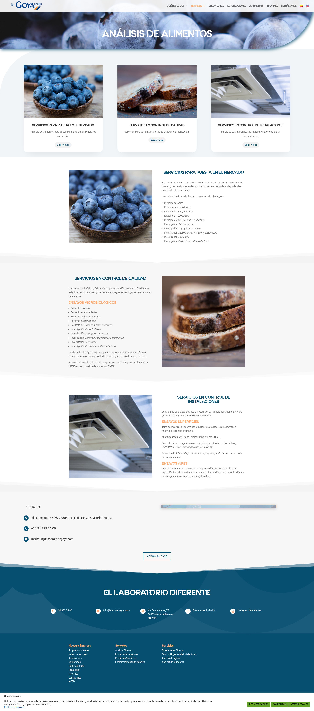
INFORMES (272, 6)
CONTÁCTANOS (288, 6)
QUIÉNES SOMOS (175, 6)
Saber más (63, 144)
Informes (73, 673)
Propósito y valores (79, 650)
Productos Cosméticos (126, 654)
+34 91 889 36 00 (43, 528)
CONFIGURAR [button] (279, 704)
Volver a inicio (157, 556)
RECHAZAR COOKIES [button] (258, 704)
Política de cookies (14, 707)
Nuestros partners (78, 654)
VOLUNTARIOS (216, 6)
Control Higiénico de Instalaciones (179, 654)
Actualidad (74, 669)
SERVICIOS (196, 6)
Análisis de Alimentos (173, 662)
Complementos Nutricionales (130, 662)
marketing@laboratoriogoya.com (52, 539)
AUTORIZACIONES (236, 6)
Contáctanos (75, 677)
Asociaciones (75, 658)
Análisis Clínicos (123, 650)
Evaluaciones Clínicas (172, 650)
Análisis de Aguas (171, 658)
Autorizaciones (76, 665)
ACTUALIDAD (256, 6)
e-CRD (72, 681)
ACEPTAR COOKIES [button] (299, 704)
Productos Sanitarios (125, 658)
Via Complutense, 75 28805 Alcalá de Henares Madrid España (71, 518)
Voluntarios (75, 662)
